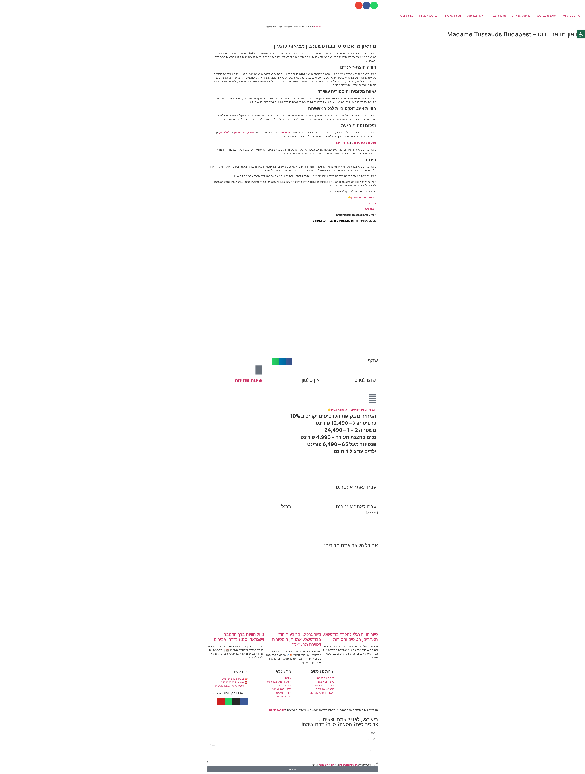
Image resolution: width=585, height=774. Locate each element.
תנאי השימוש (326, 764)
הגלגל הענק (225, 132)
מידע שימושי (406, 15)
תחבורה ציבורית (497, 15)
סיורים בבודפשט (571, 15)
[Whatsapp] (374, 5)
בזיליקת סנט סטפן (244, 132)
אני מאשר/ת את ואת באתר (343, 764)
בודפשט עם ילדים (521, 15)
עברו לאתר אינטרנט (356, 487)
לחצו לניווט (365, 380)
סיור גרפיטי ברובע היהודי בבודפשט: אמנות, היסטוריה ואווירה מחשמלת (296, 639)
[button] (289, 361)
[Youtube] (221, 701)
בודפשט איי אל (277, 710)
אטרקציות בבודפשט (546, 15)
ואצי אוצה (284, 132)
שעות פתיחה (364, 142)
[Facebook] (366, 5)
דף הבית (317, 26)
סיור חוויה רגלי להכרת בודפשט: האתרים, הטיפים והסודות (350, 637)
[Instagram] (236, 701)
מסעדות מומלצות (452, 15)
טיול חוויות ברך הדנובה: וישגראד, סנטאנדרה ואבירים (239, 637)
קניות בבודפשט (475, 15)
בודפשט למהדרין (428, 15)
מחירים (343, 142)
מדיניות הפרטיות (348, 764)
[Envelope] (359, 5)
